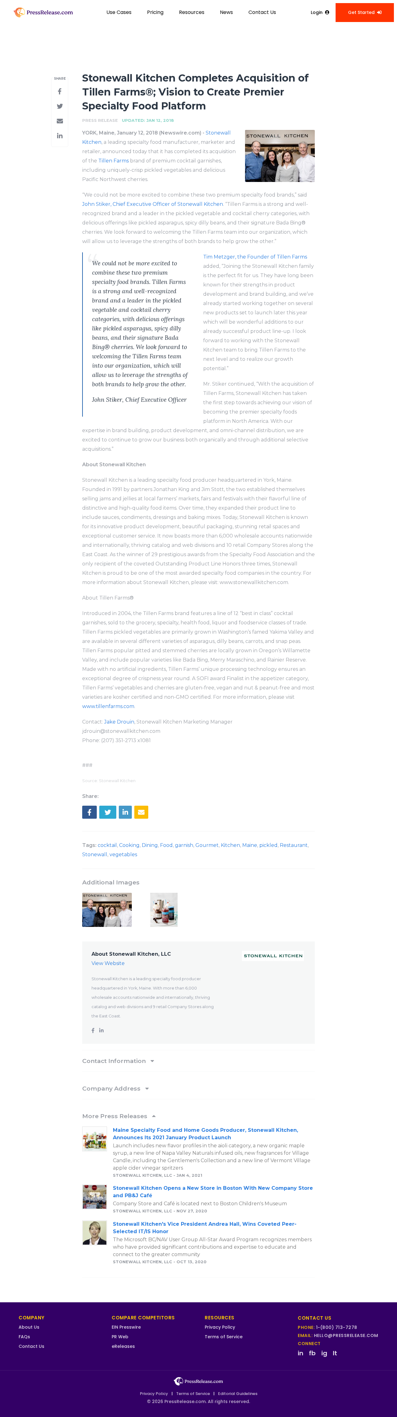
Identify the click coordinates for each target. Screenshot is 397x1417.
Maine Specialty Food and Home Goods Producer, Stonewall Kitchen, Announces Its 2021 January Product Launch (205, 1133)
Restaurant (294, 845)
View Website (108, 963)
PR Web (120, 1337)
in (300, 1353)
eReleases (123, 1346)
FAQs (24, 1337)
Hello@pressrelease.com (346, 1335)
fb (312, 1353)
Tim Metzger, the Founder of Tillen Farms (255, 257)
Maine (249, 845)
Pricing (155, 12)
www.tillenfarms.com (108, 706)
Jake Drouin (119, 722)
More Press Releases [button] (115, 1116)
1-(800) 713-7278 (336, 1327)
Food (166, 845)
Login (317, 12)
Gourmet (207, 845)
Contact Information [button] (114, 1061)
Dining (150, 845)
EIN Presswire (126, 1327)
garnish (184, 845)
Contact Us (262, 12)
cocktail (107, 845)
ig (324, 1353)
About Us (29, 1327)
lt (335, 1353)
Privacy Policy (220, 1327)
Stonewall (94, 854)
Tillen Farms (113, 161)
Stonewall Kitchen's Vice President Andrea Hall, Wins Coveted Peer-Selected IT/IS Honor (205, 1227)
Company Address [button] (112, 1088)
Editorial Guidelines (237, 1394)
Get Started (361, 12)
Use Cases (119, 12)
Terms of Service (224, 1337)
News (226, 12)
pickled (268, 845)
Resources (191, 12)
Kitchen (230, 845)
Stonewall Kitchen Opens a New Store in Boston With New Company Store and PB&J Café (213, 1191)
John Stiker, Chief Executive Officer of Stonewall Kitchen (152, 204)
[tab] (198, 1060)
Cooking (129, 845)
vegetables (123, 854)
